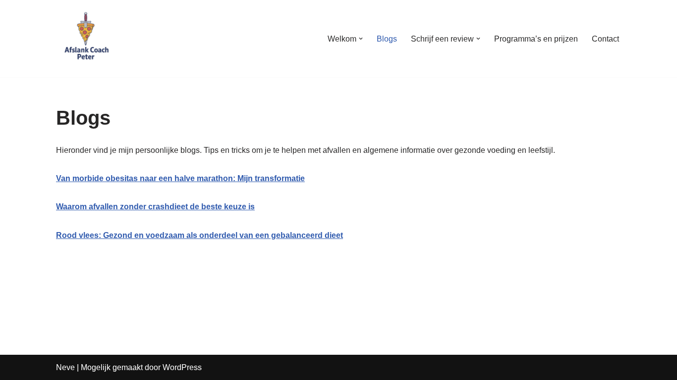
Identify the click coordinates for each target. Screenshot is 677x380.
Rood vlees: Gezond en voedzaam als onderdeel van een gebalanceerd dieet (199, 235)
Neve (65, 367)
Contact (605, 39)
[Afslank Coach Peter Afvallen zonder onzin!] (85, 38)
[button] (361, 39)
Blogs (387, 39)
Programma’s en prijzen (536, 39)
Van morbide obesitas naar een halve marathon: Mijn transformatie (180, 178)
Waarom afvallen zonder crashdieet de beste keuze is (155, 206)
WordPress (182, 367)
